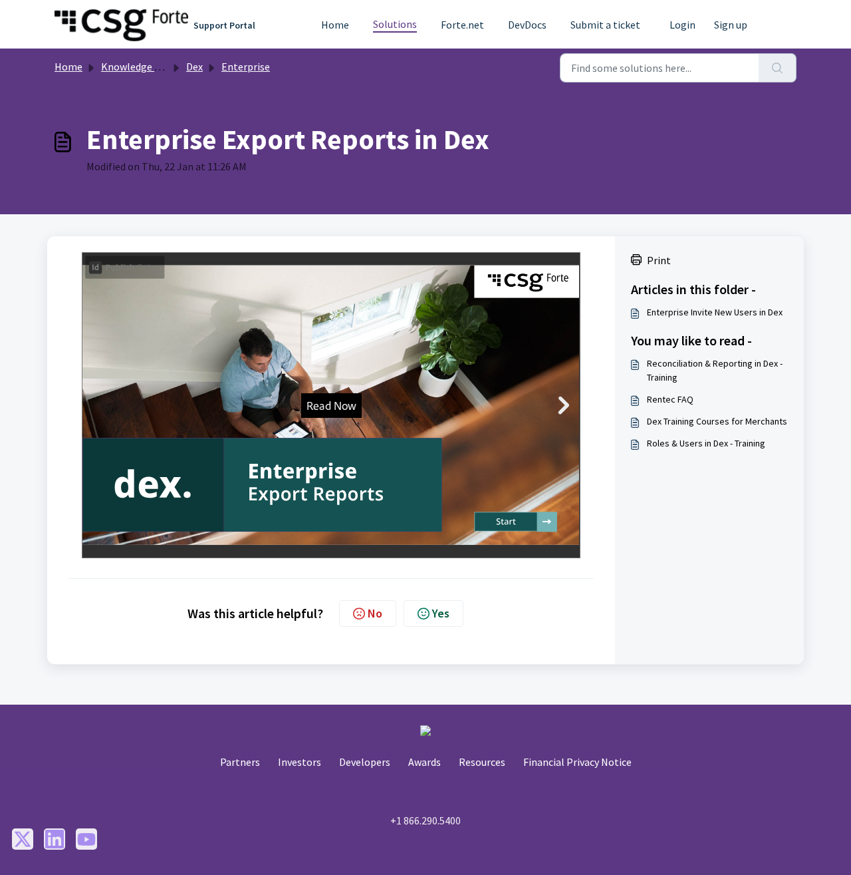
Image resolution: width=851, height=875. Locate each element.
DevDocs (527, 25)
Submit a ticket (605, 25)
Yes (440, 613)
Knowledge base (138, 66)
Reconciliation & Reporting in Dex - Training (715, 370)
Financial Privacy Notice (577, 762)
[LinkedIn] (54, 839)
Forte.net (462, 25)
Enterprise (245, 66)
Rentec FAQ (670, 399)
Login (682, 25)
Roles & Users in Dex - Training (706, 443)
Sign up (730, 25)
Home (335, 25)
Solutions (395, 24)
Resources (482, 762)
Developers (364, 762)
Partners (240, 762)
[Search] (777, 68)
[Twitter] (22, 839)
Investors (299, 762)
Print (659, 260)
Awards (424, 762)
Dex (194, 66)
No (375, 613)
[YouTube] (86, 839)
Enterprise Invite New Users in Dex (715, 312)
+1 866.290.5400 (425, 820)
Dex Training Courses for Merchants (717, 421)
